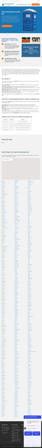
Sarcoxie (29, 256)
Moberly (16, 360)
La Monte (16, 289)
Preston (29, 258)
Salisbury (3, 386)
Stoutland (16, 393)
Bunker (29, 233)
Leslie (29, 326)
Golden (29, 236)
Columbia (16, 298)
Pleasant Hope (4, 326)
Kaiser (3, 360)
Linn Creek (16, 364)
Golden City (16, 404)
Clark (2, 368)
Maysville (3, 315)
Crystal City (29, 327)
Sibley (29, 333)
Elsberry (3, 364)
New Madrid (3, 414)
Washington (3, 236)
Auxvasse (29, 281)
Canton (16, 199)
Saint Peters (16, 375)
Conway (16, 299)
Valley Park (29, 400)
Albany (16, 182)
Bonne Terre (30, 191)
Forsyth (29, 390)
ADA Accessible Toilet (5, 127)
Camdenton (29, 395)
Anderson (16, 237)
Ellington (3, 191)
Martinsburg (30, 305)
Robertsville (16, 180)
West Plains (16, 309)
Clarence (16, 218)
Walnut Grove (17, 371)
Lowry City (3, 406)
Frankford (29, 241)
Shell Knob (3, 278)
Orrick (29, 260)
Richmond (29, 375)
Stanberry (29, 289)
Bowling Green (30, 414)
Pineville (3, 350)
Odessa (16, 296)
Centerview (16, 395)
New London (3, 340)
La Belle (3, 230)
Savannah (3, 288)
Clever (29, 267)
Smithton (29, 246)
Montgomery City (17, 329)
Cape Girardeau (4, 222)
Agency (29, 268)
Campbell (16, 272)
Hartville (3, 181)
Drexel (3, 184)
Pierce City (29, 205)
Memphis (16, 247)
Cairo (2, 243)
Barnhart (29, 402)
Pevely (16, 326)
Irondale (16, 229)
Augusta (29, 334)
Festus (29, 379)
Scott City (29, 372)
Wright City (3, 330)
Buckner (3, 301)
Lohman (29, 272)
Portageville (3, 185)
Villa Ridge (3, 338)
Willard (16, 291)
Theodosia (29, 358)
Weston (16, 190)
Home (18, 4)
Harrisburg (3, 388)
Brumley (3, 336)
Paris (28, 261)
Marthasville (3, 285)
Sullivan (16, 372)
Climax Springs (17, 216)
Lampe (16, 225)
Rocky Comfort (4, 234)
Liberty (16, 334)
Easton (16, 226)
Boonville (16, 263)
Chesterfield (3, 281)
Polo (15, 258)
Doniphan (16, 338)
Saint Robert (17, 302)
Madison (16, 185)
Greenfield (3, 355)
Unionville (29, 386)
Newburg (16, 292)
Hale (28, 362)
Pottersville (16, 201)
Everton (29, 310)
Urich (15, 191)
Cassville (16, 386)
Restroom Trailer (5, 125)
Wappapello (29, 382)
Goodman (29, 265)
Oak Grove (16, 378)
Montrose (29, 277)
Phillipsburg (29, 374)
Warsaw (3, 376)
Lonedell (3, 302)
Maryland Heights (30, 181)
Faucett (3, 348)
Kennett (29, 299)
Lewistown (16, 416)
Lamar (16, 337)
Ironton (3, 198)
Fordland (3, 357)
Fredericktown (30, 208)
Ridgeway (3, 312)
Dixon (29, 229)
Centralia (3, 220)
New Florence (17, 192)
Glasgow (3, 291)
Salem (29, 355)
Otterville (3, 354)
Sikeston (16, 336)
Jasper (16, 345)
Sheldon (3, 274)
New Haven (29, 288)
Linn (2, 337)
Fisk (2, 277)
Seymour (29, 213)
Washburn (29, 198)
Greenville (29, 324)
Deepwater (16, 261)
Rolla (2, 385)
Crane (29, 319)
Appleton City (30, 209)
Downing (29, 399)
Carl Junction (4, 402)
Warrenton (3, 223)
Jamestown (16, 277)
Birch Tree (29, 230)
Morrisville (29, 383)
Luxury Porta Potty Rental (16, 439)
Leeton (3, 233)
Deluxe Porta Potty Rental (16, 429)
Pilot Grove (29, 381)
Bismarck (3, 371)
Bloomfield (3, 211)
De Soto (3, 202)
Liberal (16, 343)
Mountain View (4, 400)
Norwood (29, 257)
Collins (3, 347)
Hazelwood (29, 204)
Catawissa (3, 209)
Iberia (29, 367)
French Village (17, 248)
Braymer (29, 254)
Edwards (16, 327)
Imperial (3, 292)
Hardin (29, 393)
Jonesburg (3, 329)
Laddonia (3, 239)
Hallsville (29, 347)
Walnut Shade (30, 278)
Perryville (3, 365)
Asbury (16, 308)
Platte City (3, 208)
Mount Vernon (4, 299)
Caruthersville (17, 265)
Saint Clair (16, 312)
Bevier (29, 253)
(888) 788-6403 (36, 4)
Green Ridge (4, 247)
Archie (3, 403)
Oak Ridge (3, 267)
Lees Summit (30, 250)
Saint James (17, 361)
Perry (15, 275)
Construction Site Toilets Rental (16, 431)
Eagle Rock (29, 284)
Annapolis (16, 260)
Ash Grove (16, 333)
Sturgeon (16, 303)
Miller (15, 195)
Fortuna (16, 243)
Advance (29, 286)
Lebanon (29, 190)
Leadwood (29, 340)
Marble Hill (29, 296)
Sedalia (3, 190)
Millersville (16, 315)
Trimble (29, 194)
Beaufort (16, 402)
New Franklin (30, 376)
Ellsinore (16, 348)
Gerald (16, 347)
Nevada (29, 275)
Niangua (3, 268)
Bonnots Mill (17, 204)
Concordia (29, 184)
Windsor (3, 389)
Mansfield (16, 278)
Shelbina (16, 267)
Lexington (29, 303)
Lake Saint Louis (4, 194)
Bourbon (16, 256)
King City (16, 198)
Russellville (3, 250)
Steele (16, 251)
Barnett (16, 268)
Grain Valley (30, 309)
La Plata (29, 222)
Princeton (29, 185)
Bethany (16, 414)
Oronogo (29, 352)
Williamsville (4, 251)
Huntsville (29, 404)
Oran (2, 327)
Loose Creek (17, 323)
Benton (16, 409)
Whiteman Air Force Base (32, 351)
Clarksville (3, 372)
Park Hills (3, 232)
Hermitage (3, 197)
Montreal (29, 343)
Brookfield (3, 352)
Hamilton (29, 202)
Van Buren (3, 306)
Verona (16, 374)
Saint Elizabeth (17, 340)
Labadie (3, 410)
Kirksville (16, 215)
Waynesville (16, 223)
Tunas (16, 410)
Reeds (29, 234)
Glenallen (3, 265)
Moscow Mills (17, 187)
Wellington (16, 382)
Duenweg (3, 320)
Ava (15, 184)
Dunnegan (29, 388)
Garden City (3, 324)
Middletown (16, 310)
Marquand (29, 357)
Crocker (16, 194)
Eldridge (29, 251)
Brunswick (3, 317)
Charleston (3, 256)
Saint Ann (3, 218)
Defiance (29, 239)
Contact (29, 4)
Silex (28, 216)
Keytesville (29, 344)
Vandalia (3, 213)
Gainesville (16, 358)
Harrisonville (30, 338)
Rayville (3, 298)
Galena (29, 240)
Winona (3, 305)
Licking (16, 205)
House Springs (4, 341)
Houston (29, 192)
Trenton (29, 212)
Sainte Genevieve (17, 220)
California (3, 409)
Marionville (16, 406)
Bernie (16, 233)
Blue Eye (3, 192)
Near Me (21, 4)
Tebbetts (3, 362)
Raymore (16, 295)
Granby (29, 336)
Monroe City (16, 400)
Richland (29, 306)
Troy (2, 271)
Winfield (3, 289)
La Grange (16, 390)
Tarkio (3, 244)
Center (29, 292)
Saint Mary (3, 378)
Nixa (15, 322)
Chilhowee (29, 308)
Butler (16, 222)
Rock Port (16, 212)
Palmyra (29, 410)
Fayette (29, 320)
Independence (17, 293)
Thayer (29, 218)
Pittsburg (16, 324)
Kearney (16, 206)
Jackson (3, 275)
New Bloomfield (17, 357)
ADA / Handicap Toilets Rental (15, 427)
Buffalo (29, 392)
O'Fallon (3, 308)
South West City (30, 316)
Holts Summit (4, 303)
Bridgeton (16, 209)
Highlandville (17, 211)
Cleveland (16, 412)
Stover (29, 406)
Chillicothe (3, 201)
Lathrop (29, 412)
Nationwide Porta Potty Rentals (15, 446)
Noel (15, 236)
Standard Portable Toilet (5, 121)
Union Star (3, 237)
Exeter (3, 323)
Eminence (3, 241)
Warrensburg (4, 396)
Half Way (3, 313)
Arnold (3, 295)
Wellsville (29, 274)
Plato (28, 201)
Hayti (15, 270)
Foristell (29, 291)
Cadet (29, 389)
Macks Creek (30, 244)
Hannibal (3, 392)
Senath (3, 334)
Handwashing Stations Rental (15, 435)
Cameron (29, 248)
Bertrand (29, 312)
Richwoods (3, 226)
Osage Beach (17, 381)
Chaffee (29, 285)
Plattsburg (29, 302)
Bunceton (16, 376)
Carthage (3, 260)
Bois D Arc (3, 351)
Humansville (3, 358)
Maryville (16, 288)
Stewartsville (30, 330)
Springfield (3, 383)
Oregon (16, 341)
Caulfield (29, 371)
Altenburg (29, 409)
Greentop (16, 317)
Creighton (16, 351)
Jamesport (16, 274)
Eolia (15, 253)
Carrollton (29, 407)
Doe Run (3, 412)
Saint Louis (29, 350)
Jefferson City (4, 345)
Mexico (16, 240)
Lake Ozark (3, 282)
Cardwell (3, 379)
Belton (16, 234)
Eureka (16, 331)
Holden (29, 187)
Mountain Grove (17, 244)
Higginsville (29, 293)
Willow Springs (17, 219)
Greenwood (16, 286)
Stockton (16, 399)
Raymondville (30, 264)
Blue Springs (30, 211)
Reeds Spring (30, 226)
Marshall (3, 393)
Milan (2, 229)
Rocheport (16, 352)
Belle (28, 315)
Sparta (3, 261)
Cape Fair (3, 215)
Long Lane (29, 413)
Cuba (15, 407)
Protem (29, 220)
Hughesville (16, 232)
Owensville (3, 225)
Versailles (16, 257)
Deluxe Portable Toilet (5, 123)
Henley (16, 188)
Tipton (3, 319)
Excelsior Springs (17, 388)
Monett (29, 317)
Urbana (29, 397)
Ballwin (29, 337)
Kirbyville (3, 369)
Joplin (16, 355)
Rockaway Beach (17, 239)
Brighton (3, 206)
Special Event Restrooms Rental (16, 441)
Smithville (3, 263)
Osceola (16, 316)
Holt (2, 381)
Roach (29, 219)
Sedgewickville (30, 345)
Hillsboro (16, 285)
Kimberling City (30, 403)
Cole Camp (29, 348)
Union (2, 374)
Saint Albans (30, 243)
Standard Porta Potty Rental (15, 437)
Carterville (29, 298)
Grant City (29, 295)
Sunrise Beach (17, 227)
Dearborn (16, 397)
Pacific (16, 213)
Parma (29, 188)
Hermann (3, 254)
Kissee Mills (16, 254)
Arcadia (16, 208)
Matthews (16, 241)
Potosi (16, 230)
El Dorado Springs (4, 227)
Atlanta (16, 403)
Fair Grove (29, 378)
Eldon (29, 301)
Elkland (3, 367)
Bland (2, 390)
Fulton (3, 253)
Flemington (29, 341)
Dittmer (3, 399)
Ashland (29, 247)
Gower (3, 413)
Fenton (29, 282)
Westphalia (29, 365)
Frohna (29, 225)
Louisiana (29, 270)
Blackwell (3, 397)
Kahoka (16, 369)
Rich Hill (16, 279)
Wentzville (16, 181)
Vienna (3, 279)
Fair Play (16, 385)
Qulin (2, 180)
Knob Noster (17, 197)
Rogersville (16, 313)
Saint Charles (4, 219)
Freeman (29, 263)
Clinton (16, 305)
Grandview (29, 227)
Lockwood (3, 195)
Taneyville (29, 199)
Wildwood (3, 205)
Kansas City (3, 331)
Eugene (3, 395)
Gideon (3, 316)
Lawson (29, 180)
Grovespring (30, 361)
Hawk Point (29, 369)
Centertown (16, 368)
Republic (29, 232)
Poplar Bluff (16, 383)
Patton (16, 389)
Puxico (16, 413)
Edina (2, 416)
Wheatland (16, 330)
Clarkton (16, 362)
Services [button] (25, 4)
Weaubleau (3, 375)
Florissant (16, 396)
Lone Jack (3, 333)
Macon (3, 199)
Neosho (29, 313)
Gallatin (29, 215)
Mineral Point (4, 248)
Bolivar (3, 286)
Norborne (3, 257)
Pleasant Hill (17, 284)
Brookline (29, 354)
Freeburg (16, 301)
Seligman (29, 368)
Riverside (16, 344)
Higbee (16, 202)
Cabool (29, 360)
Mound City (29, 206)
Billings (3, 310)
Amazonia (3, 272)
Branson (29, 396)
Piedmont (3, 270)
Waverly (16, 320)
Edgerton (16, 319)
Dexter (3, 322)
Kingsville (3, 407)
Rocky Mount (17, 246)
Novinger (3, 309)
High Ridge (29, 329)
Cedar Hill (16, 392)
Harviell (3, 284)
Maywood (29, 195)
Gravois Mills (30, 271)
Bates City (29, 385)
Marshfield (3, 296)
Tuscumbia (29, 237)
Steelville (29, 182)
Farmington (16, 282)
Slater (16, 367)
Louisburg (29, 197)
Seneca (3, 240)
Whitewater (3, 216)
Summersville (4, 404)
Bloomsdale (29, 323)
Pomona (16, 379)
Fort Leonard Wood (5, 246)
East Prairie (16, 264)
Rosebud (3, 187)
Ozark (3, 188)
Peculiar (29, 364)
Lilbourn (16, 271)
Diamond (3, 343)
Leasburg (16, 306)
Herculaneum (17, 354)
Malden (16, 250)
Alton (2, 361)
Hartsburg (3, 204)
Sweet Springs (4, 212)
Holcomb (3, 264)
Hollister (3, 382)
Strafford (16, 365)
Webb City (16, 281)
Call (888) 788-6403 (7, 26)
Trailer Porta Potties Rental (15, 433)
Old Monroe (3, 182)
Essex (29, 322)
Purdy (29, 331)
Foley (2, 258)
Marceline (3, 344)
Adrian (29, 223)
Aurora (16, 350)
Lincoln (29, 279)
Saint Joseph (4, 293)
